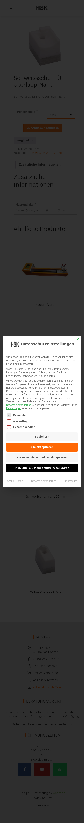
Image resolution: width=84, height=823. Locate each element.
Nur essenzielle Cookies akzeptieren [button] (42, 457)
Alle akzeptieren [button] (42, 447)
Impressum (70, 481)
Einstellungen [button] (13, 408)
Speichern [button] (42, 436)
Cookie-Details (15, 481)
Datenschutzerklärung (18, 405)
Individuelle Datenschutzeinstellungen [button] (42, 468)
